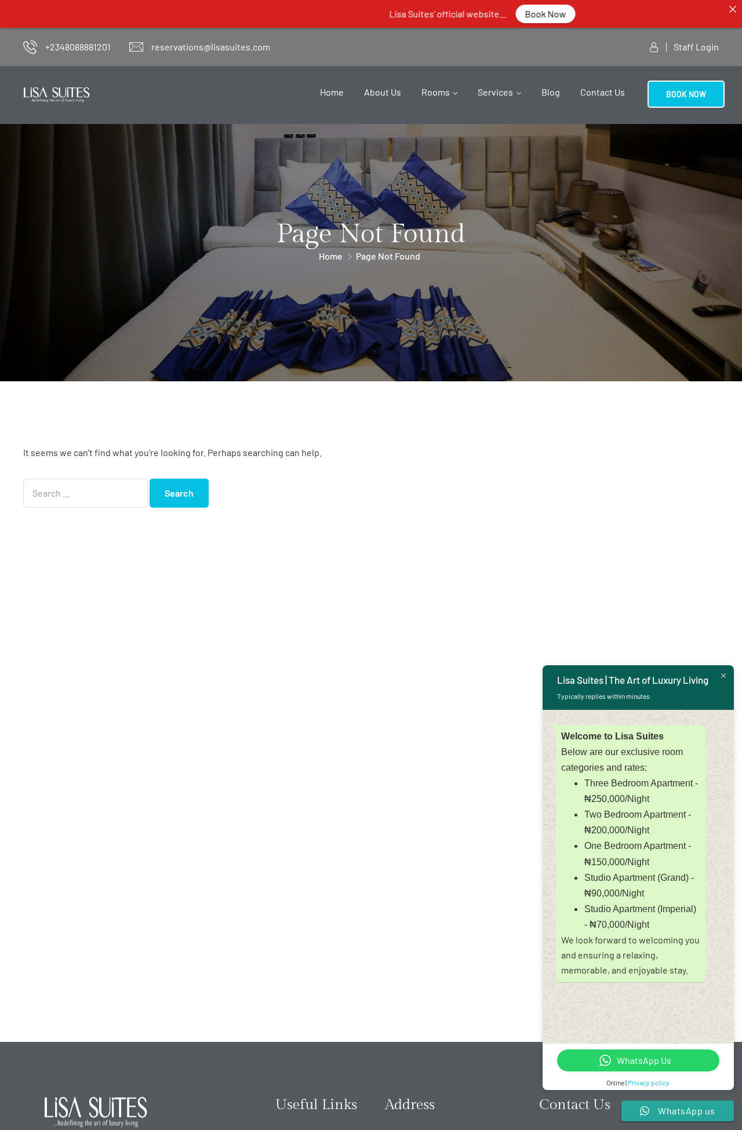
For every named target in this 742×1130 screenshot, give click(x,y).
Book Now (513, 13)
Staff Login (696, 46)
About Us (382, 91)
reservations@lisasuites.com (210, 46)
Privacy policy (649, 1082)
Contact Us (602, 91)
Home (332, 91)
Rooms (435, 91)
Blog (550, 91)
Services (495, 91)
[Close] (732, 9)
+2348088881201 (78, 46)
